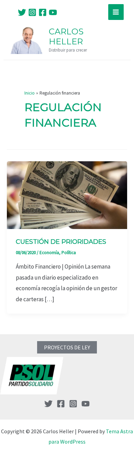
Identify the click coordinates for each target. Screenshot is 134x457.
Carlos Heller (66, 36)
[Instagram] (32, 12)
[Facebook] (42, 12)
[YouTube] (53, 12)
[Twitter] (22, 12)
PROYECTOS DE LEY (67, 347)
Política (69, 252)
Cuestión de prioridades (61, 242)
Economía (49, 252)
